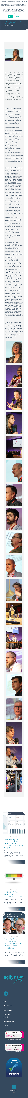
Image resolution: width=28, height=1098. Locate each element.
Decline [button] (17, 16)
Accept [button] (10, 16)
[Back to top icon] (14, 1087)
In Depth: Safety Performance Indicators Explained (13, 894)
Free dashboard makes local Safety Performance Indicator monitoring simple (13, 843)
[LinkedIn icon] (14, 1092)
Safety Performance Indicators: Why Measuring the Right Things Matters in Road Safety (13, 943)
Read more (21, 862)
